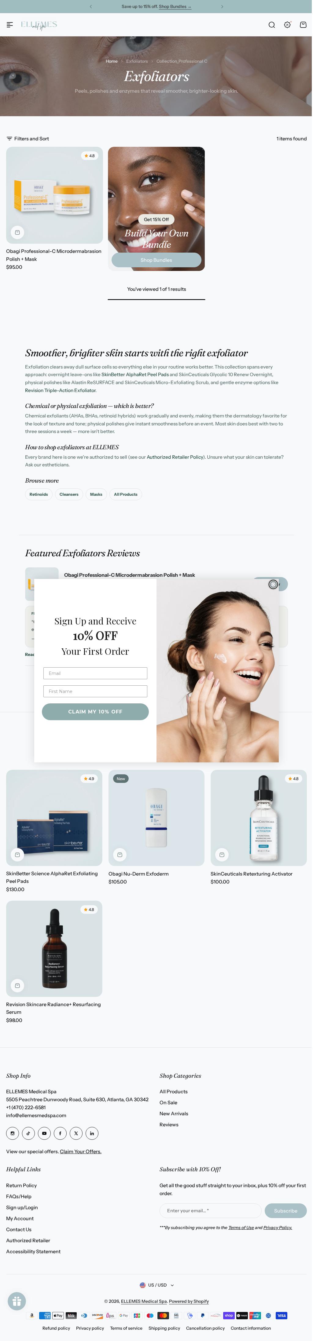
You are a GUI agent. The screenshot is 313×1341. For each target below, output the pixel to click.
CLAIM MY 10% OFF (93, 712)
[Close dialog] (271, 584)
